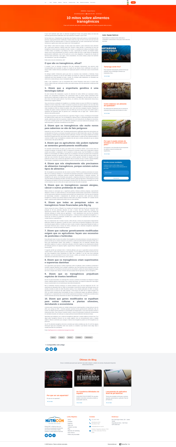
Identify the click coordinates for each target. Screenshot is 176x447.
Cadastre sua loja (72, 2)
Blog (78, 2)
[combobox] (124, 2)
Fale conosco (92, 2)
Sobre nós (65, 2)
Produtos (55, 2)
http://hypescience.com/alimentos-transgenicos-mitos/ (61, 330)
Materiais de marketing (84, 2)
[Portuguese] (128, 2)
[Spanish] (128, 4)
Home (69, 419)
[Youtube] (50, 435)
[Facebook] (46, 435)
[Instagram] (54, 435)
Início (51, 2)
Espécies (60, 2)
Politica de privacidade (73, 434)
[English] (128, 1)
